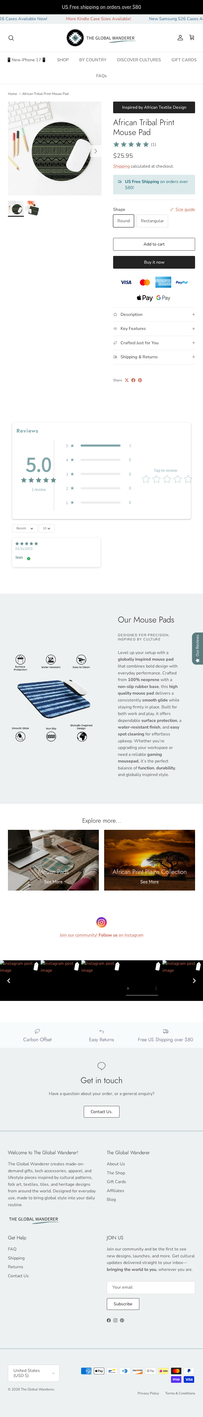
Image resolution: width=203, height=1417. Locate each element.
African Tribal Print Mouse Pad (45, 93)
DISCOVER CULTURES (139, 60)
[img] (131, 144)
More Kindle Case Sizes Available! (81, 19)
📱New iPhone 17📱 (26, 60)
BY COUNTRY (93, 60)
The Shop (116, 1173)
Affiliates (115, 1191)
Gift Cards (116, 1182)
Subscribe (123, 1304)
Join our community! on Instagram (102, 935)
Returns (15, 1267)
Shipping (121, 166)
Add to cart (154, 244)
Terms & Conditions (180, 1393)
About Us (116, 1164)
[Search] (11, 38)
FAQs (101, 76)
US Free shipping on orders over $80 (101, 7)
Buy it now (154, 262)
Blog (111, 1199)
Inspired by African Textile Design (154, 107)
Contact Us (18, 1276)
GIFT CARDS (184, 60)
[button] (99, 445)
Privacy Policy (148, 1393)
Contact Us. (102, 1112)
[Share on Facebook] (133, 380)
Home (12, 93)
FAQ (12, 1249)
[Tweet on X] (127, 380)
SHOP (63, 60)
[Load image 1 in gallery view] (55, 148)
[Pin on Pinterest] (140, 380)
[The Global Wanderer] (102, 38)
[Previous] (9, 981)
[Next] (194, 981)
